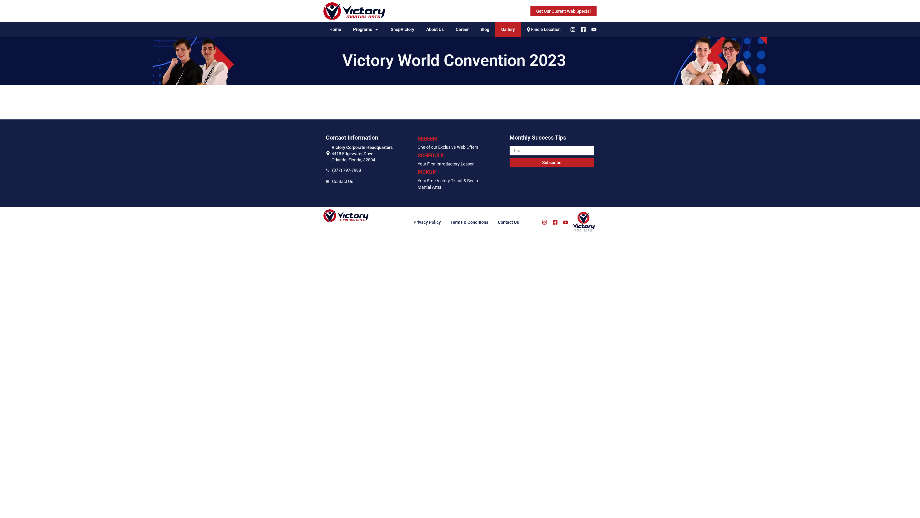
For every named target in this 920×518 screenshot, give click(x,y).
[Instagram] (572, 29)
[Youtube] (594, 29)
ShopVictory (402, 29)
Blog (485, 29)
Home (335, 29)
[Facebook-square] (583, 29)
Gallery (508, 29)
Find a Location (546, 29)
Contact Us (342, 181)
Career (462, 29)
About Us (435, 29)
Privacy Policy (427, 222)
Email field (520, 143)
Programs (362, 29)
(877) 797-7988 (346, 170)
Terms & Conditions (469, 222)
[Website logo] (354, 11)
